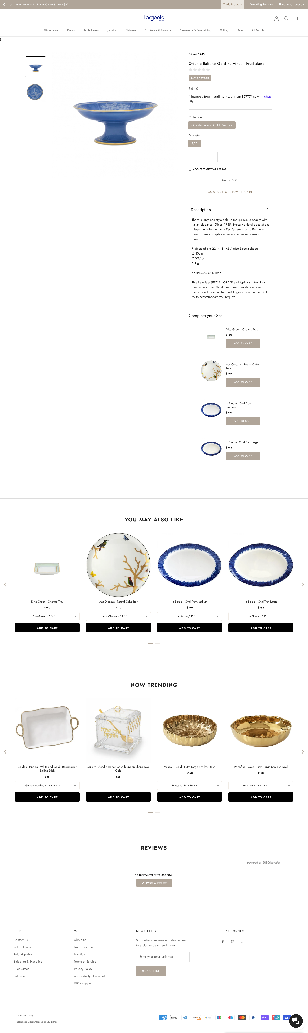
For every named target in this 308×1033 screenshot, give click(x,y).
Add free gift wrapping (209, 169)
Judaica (112, 30)
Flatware (131, 30)
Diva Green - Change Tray (242, 329)
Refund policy (23, 954)
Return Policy (22, 947)
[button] (200, 69)
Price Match (21, 969)
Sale (240, 30)
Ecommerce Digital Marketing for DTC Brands (37, 1021)
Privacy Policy (83, 969)
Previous (4, 4)
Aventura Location (292, 4)
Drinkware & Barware (158, 30)
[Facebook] (222, 941)
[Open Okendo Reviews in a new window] (263, 862)
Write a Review (158, 884)
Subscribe (151, 971)
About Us (80, 940)
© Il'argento (27, 1015)
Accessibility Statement (89, 976)
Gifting (224, 30)
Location (79, 954)
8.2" (194, 143)
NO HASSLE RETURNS (29, 4)
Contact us (21, 940)
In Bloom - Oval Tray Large (242, 442)
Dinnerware (51, 30)
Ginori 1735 (197, 54)
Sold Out (230, 180)
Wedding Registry (261, 4)
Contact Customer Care (230, 192)
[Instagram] (232, 941)
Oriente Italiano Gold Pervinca (211, 125)
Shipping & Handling (28, 961)
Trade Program (232, 4)
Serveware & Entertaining (195, 30)
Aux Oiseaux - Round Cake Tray (242, 366)
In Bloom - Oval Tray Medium (238, 405)
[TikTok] (242, 941)
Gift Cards (20, 976)
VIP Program (82, 983)
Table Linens (91, 30)
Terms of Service (85, 961)
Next (10, 4)
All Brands (257, 30)
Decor (71, 30)
